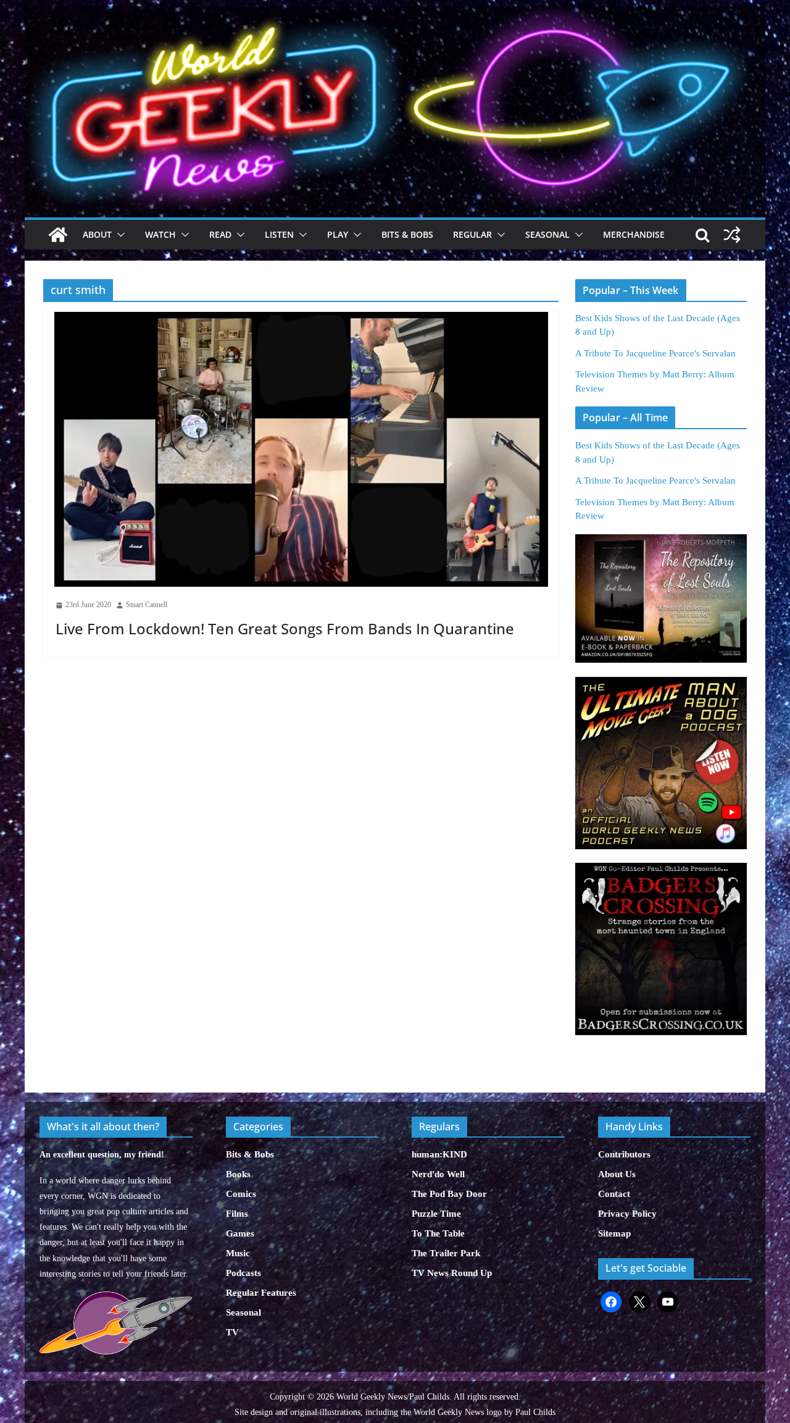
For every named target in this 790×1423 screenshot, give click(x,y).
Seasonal (547, 234)
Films (237, 1214)
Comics (241, 1194)
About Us (617, 1174)
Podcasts (243, 1273)
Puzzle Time (436, 1214)
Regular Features (261, 1293)
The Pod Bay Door (449, 1194)
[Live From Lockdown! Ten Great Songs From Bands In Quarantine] (301, 449)
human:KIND (439, 1154)
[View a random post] (732, 235)
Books (238, 1174)
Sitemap (614, 1233)
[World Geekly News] (395, 12)
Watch (160, 234)
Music (238, 1253)
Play (337, 234)
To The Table (438, 1233)
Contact (614, 1194)
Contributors (624, 1154)
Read (220, 234)
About (97, 234)
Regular (472, 234)
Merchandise (634, 234)
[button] (118, 234)
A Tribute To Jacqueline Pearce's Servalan (655, 353)
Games (240, 1233)
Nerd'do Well (438, 1174)
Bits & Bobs (407, 234)
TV (232, 1332)
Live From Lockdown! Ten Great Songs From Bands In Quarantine (285, 628)
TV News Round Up (452, 1273)
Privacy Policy (627, 1214)
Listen (279, 234)
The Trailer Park (446, 1253)
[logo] (116, 1298)
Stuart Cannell (146, 604)
